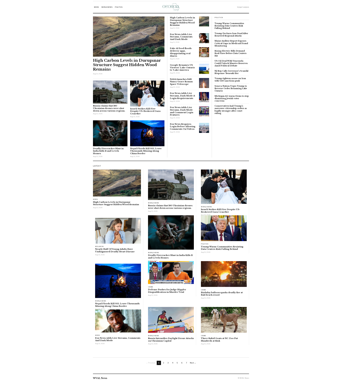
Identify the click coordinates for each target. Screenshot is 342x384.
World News (106, 7)
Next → (193, 363)
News (96, 7)
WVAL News (100, 378)
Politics (119, 7)
